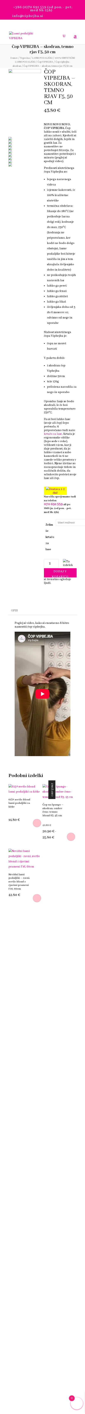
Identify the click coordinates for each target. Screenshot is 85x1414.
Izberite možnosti (71, 837)
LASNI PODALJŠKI (42, 58)
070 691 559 (53, 504)
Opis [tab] (14, 610)
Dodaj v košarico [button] (37, 823)
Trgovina (25, 58)
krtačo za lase (53, 434)
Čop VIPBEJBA (45, 61)
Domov (14, 58)
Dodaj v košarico (60, 573)
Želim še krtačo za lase (50, 537)
